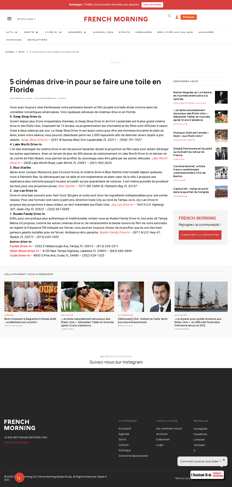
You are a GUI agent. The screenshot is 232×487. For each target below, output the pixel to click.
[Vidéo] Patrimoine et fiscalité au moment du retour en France (192, 152)
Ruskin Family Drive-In (114, 232)
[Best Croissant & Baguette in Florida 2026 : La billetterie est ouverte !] (30, 297)
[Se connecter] (176, 17)
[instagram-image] (19, 387)
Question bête (184, 140)
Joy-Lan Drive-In (122, 204)
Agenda (179, 159)
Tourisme (180, 196)
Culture (179, 180)
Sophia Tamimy (125, 326)
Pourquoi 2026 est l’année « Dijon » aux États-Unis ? (191, 134)
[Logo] (58, 425)
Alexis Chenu (67, 329)
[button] (169, 16)
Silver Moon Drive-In (24, 251)
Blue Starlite (66, 186)
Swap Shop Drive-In (34, 140)
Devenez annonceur (16, 442)
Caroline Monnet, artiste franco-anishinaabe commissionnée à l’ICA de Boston (189, 171)
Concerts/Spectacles (189, 103)
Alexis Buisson (182, 329)
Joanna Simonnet (13, 326)
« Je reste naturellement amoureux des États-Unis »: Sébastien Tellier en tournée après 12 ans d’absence (191, 115)
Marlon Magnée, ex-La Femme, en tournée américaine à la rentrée (192, 96)
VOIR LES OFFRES (152, 5)
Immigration (125, 315)
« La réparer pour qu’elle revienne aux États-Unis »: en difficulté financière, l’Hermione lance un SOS (198, 322)
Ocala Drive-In (20, 255)
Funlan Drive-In (21, 246)
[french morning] (116, 19)
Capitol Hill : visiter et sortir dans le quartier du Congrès (191, 190)
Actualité (180, 124)
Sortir (21, 52)
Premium (188, 17)
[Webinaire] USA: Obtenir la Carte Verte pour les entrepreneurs (142, 320)
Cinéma (9, 52)
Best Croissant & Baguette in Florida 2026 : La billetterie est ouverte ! (30, 320)
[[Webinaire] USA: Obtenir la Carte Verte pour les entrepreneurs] (144, 297)
